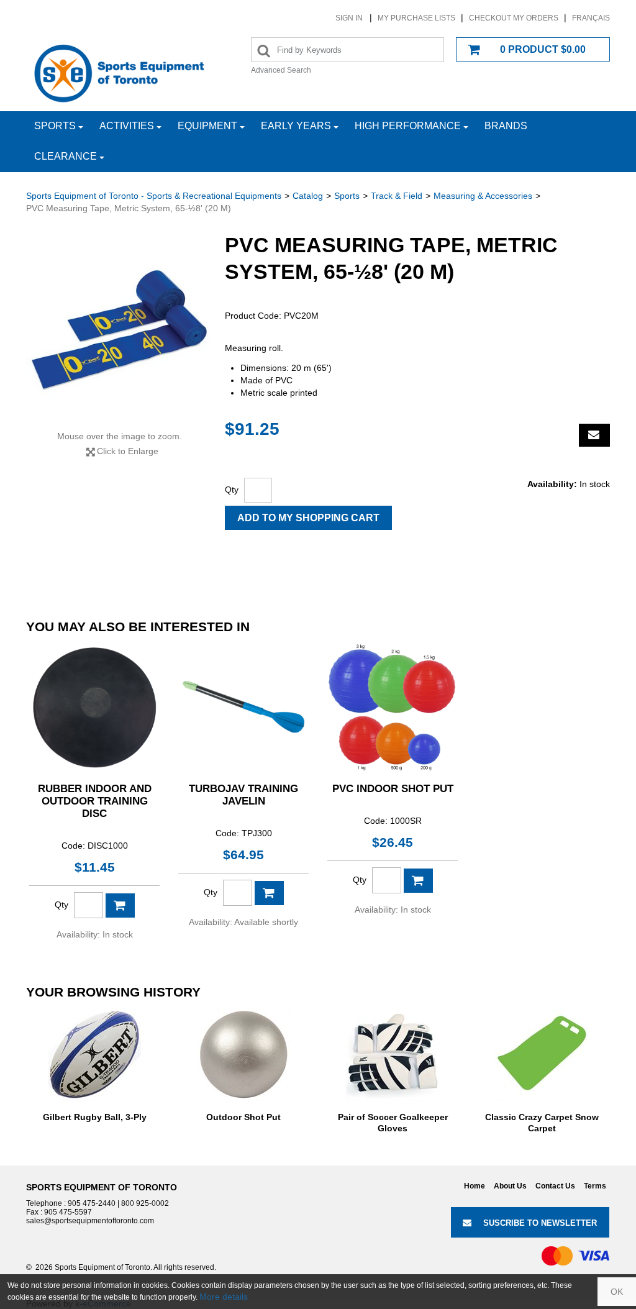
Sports (55, 126)
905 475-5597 (68, 1212)
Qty (231, 490)
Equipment (207, 126)
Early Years (296, 126)
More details (223, 1297)
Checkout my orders (513, 18)
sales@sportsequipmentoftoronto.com (90, 1220)
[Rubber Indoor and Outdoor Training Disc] (94, 707)
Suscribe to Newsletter (540, 1223)
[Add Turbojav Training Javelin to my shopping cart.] (269, 893)
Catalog (308, 196)
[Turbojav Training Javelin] (243, 707)
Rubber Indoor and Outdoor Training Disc (95, 801)
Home (474, 1186)
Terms (595, 1186)
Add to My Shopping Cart (308, 518)
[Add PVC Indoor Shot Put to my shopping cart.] (418, 881)
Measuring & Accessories (483, 196)
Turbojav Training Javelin (243, 795)
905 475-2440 (92, 1203)
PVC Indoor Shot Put (392, 789)
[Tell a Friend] (594, 435)
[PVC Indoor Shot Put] (392, 707)
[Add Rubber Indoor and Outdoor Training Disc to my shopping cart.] (120, 905)
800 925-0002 (145, 1203)
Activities (126, 126)
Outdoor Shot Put (243, 1117)
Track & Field (396, 196)
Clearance (65, 156)
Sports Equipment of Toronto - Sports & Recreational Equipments (153, 196)
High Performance (408, 126)
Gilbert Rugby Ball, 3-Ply (95, 1117)
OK (617, 1292)
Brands (505, 126)
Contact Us (555, 1186)
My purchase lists (416, 18)
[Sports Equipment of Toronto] (119, 72)
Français (591, 18)
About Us (510, 1186)
